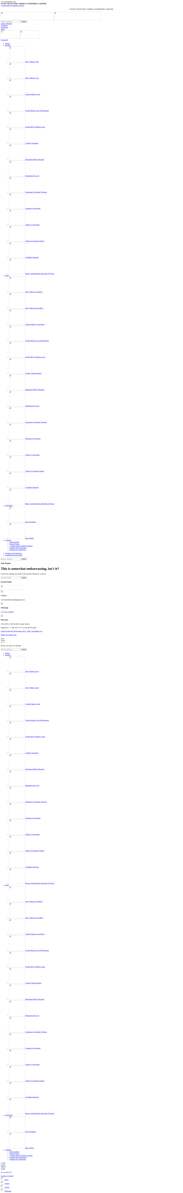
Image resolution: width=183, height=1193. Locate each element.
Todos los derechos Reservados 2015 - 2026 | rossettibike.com (21, 631)
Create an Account (7, 1176)
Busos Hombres (30, 522)
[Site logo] (27, 19)
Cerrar (3, 1165)
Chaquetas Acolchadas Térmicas (36, 192)
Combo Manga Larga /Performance (37, 111)
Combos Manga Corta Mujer (34, 324)
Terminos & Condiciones (17, 550)
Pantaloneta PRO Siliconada (34, 159)
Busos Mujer (29, 538)
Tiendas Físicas (14, 544)
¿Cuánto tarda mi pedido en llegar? (12, 5)
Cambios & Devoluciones (18, 548)
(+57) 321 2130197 (7, 612)
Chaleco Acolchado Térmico (34, 241)
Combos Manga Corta (32, 94)
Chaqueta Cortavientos (32, 208)
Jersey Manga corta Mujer (34, 292)
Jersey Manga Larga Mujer (34, 308)
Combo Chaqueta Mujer (33, 373)
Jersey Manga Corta (32, 62)
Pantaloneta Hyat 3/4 (32, 176)
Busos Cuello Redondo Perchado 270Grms (39, 274)
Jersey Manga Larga (32, 78)
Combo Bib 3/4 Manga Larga (35, 127)
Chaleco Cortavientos (32, 225)
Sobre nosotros (14, 542)
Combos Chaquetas (31, 143)
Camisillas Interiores (32, 257)
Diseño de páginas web (8, 635)
